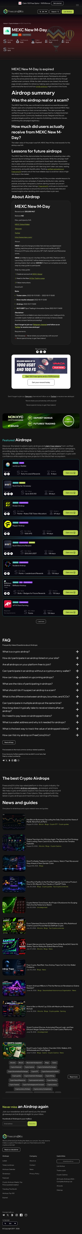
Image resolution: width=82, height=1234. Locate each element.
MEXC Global (37, 274)
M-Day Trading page (37, 278)
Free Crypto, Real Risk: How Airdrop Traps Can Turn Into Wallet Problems (51, 966)
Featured (5, 1178)
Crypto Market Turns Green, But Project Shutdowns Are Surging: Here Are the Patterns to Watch (52, 904)
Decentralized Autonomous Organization (57, 990)
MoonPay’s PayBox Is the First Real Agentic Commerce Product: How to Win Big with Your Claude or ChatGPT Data (52, 883)
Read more (74, 1077)
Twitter (17, 233)
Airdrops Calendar (8, 1169)
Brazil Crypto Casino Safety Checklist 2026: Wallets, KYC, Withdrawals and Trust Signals (49, 1049)
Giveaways (6, 1174)
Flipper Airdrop (18, 526)
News (51, 949)
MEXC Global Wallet (22, 224)
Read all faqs (8, 742)
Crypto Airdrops (13, 23)
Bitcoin (41, 824)
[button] (43, 12)
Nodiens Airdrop (19, 565)
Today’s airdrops (8, 1165)
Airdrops (5, 1156)
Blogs (47, 824)
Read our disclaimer (11, 1150)
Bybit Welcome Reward (22, 546)
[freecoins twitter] (6, 760)
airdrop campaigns (29, 788)
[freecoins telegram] (3, 760)
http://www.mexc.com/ (23, 237)
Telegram (18, 229)
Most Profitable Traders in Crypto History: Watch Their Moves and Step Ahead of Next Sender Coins (52, 862)
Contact (32, 1165)
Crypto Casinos (56, 846)
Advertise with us (68, 1161)
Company (33, 1156)
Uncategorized (42, 907)
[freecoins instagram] (12, 760)
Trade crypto (61, 1170)
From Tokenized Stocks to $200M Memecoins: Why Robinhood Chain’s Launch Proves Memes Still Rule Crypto (52, 924)
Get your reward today (41, 382)
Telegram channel (40, 325)
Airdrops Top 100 (8, 1193)
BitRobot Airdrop (19, 585)
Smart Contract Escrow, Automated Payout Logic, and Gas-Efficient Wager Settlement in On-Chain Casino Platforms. (50, 1028)
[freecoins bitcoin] (9, 760)
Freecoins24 (43, 186)
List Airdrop (68, 12)
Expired (5, 1198)
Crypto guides (64, 824)
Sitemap (60, 1190)
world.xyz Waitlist (19, 466)
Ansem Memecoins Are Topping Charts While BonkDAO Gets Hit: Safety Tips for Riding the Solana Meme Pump (52, 945)
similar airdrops (42, 86)
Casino (44, 1053)
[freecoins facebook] (15, 760)
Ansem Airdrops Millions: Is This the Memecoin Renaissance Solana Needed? (53, 987)
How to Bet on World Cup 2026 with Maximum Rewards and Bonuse (50, 1007)
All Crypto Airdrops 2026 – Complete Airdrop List (66, 1180)
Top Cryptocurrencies (60, 887)
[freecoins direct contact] (18, 760)
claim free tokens (53, 446)
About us (33, 1161)
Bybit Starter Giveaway (22, 486)
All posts (60, 1186)
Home (5, 23)
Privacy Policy (34, 1174)
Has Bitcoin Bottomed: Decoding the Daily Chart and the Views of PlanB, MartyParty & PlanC (52, 820)
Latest (4, 1161)
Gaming (63, 1011)
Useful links (61, 1156)
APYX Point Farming (20, 605)
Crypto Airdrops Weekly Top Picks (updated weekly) (12, 1183)
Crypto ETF (54, 824)
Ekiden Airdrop (18, 506)
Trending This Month (9, 1189)
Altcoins (41, 846)
